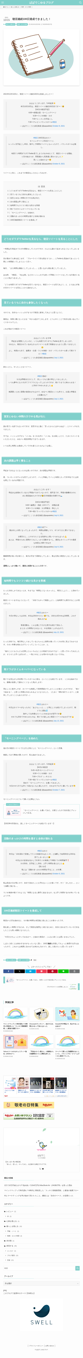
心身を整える (12, 1221)
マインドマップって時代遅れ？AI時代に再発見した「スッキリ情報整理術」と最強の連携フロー (41, 1190)
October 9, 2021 (59, 126)
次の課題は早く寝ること (19, 202)
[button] (8, 971)
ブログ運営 (12, 1255)
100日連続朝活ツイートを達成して (23, 220)
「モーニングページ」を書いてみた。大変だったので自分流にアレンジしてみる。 (49, 811)
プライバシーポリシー (36, 1346)
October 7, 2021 (59, 790)
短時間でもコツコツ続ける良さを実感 (25, 205)
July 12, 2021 (58, 632)
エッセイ (11, 1251)
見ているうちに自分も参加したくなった (25, 194)
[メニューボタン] (2, 2)
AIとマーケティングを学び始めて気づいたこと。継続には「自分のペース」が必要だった (38, 1196)
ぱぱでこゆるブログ (41, 2)
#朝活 (54, 122)
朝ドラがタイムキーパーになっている (25, 209)
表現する (11, 1246)
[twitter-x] (40, 1169)
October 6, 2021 (59, 874)
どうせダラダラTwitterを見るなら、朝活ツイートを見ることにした (36, 191)
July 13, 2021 (58, 721)
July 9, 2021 (58, 515)
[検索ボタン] (80, 2)
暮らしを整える (10, 24)
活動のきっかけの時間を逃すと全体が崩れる (27, 216)
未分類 (10, 1241)
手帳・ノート (13, 1231)
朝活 (35, 960)
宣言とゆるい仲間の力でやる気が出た (25, 198)
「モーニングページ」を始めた (22, 213)
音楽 (10, 1260)
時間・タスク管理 (22, 24)
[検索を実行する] (77, 1268)
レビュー (11, 1211)
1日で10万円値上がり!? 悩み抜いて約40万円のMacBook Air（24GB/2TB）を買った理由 (38, 1185)
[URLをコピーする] (74, 971)
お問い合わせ (49, 1346)
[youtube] (43, 1169)
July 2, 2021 (58, 358)
